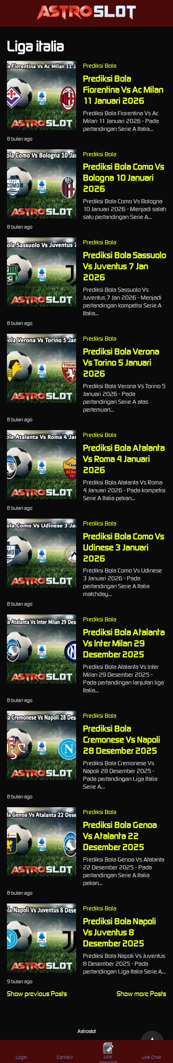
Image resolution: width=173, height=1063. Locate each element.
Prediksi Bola (99, 66)
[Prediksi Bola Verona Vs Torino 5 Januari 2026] (41, 400)
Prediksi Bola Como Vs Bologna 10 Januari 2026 (123, 177)
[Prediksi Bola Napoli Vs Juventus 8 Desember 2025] (41, 970)
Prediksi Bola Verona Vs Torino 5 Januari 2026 (121, 362)
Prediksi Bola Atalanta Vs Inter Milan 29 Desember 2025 (124, 643)
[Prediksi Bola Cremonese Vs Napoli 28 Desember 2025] (41, 777)
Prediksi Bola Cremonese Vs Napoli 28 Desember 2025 (121, 739)
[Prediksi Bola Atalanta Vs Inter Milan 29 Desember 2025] (41, 681)
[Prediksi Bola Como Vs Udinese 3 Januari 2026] (41, 585)
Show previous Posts (37, 993)
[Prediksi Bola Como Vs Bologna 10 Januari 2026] (41, 216)
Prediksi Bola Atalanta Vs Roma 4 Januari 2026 (124, 458)
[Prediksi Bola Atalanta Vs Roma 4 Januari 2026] (41, 496)
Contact (65, 1057)
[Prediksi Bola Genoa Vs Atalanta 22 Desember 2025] (41, 873)
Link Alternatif (108, 1058)
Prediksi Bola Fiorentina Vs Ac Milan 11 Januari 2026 (123, 89)
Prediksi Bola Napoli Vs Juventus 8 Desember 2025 (119, 932)
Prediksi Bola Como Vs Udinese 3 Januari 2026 (123, 547)
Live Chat (151, 1057)
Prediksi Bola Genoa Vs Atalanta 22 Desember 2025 (120, 835)
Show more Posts (141, 993)
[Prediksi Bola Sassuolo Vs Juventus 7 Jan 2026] (41, 304)
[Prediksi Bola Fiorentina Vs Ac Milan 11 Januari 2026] (41, 127)
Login (21, 1057)
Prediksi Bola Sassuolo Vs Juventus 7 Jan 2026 (124, 266)
